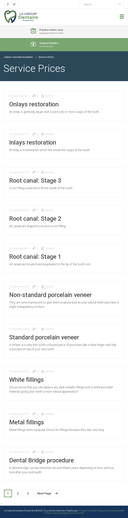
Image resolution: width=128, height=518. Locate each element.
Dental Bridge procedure (41, 460)
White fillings (26, 379)
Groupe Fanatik (86, 510)
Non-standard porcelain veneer (50, 294)
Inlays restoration (32, 142)
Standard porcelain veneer (44, 337)
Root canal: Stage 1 (35, 256)
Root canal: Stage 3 (35, 180)
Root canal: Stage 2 (35, 218)
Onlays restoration (34, 104)
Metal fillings (26, 422)
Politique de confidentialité (109, 510)
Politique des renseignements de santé (64, 513)
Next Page (44, 493)
